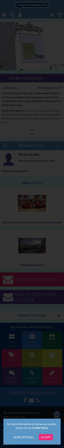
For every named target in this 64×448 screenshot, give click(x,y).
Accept (46, 437)
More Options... (23, 437)
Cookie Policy (40, 427)
